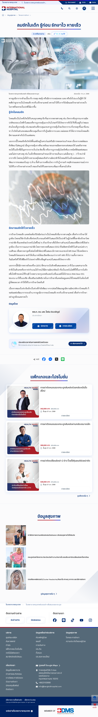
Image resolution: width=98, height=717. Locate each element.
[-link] (55, 620)
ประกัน (38, 649)
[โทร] (62, 8)
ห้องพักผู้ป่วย (41, 638)
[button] (62, 8)
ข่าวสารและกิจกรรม (14, 674)
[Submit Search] (51, 3)
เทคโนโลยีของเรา (12, 653)
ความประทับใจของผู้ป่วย (76, 642)
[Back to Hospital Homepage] (3, 15)
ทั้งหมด (39, 653)
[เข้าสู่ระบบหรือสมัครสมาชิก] (77, 8)
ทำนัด (8, 645)
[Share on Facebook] (44, 359)
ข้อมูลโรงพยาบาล (13, 670)
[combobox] (36, 2)
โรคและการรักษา (72, 638)
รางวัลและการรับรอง (14, 678)
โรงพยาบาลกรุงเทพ (13, 605)
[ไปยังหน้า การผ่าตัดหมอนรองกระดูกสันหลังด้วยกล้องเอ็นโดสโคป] (23, 401)
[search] (69, 8)
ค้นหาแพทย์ (10, 642)
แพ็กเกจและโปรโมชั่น (14, 649)
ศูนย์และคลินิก (11, 638)
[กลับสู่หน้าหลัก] (13, 8)
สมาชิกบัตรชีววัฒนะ (14, 657)
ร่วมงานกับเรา (11, 682)
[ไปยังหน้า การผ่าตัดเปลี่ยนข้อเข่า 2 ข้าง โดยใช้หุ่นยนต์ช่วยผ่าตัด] (23, 475)
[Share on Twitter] (56, 359)
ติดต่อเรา (10, 689)
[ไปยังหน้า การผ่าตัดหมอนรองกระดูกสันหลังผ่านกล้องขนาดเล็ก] (23, 438)
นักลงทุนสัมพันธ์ (12, 686)
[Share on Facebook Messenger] (50, 359)
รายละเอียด (65, 415)
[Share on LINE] (63, 359)
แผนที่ (38, 642)
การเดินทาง (40, 645)
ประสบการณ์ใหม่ (42, 657)
